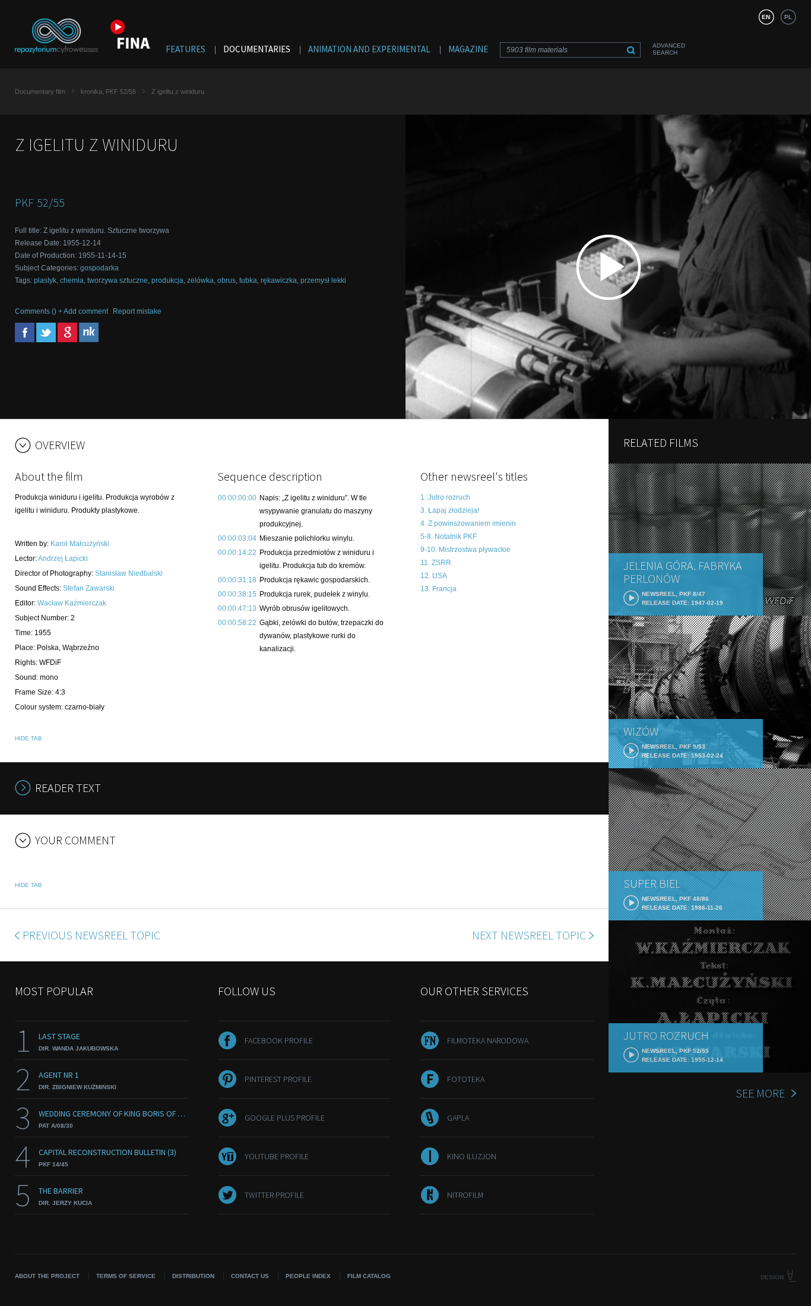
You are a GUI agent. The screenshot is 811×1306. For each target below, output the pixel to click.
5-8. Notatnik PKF (448, 536)
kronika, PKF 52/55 (108, 91)
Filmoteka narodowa (487, 1040)
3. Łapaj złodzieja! (449, 510)
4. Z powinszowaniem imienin (468, 523)
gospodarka (99, 268)
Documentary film (40, 91)
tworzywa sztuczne (117, 280)
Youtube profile (277, 1156)
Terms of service (126, 1276)
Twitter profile (274, 1195)
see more (760, 1093)
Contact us (250, 1276)
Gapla (458, 1117)
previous (91, 935)
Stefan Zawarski (89, 588)
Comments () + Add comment (61, 311)
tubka (248, 280)
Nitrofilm (465, 1195)
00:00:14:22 (237, 552)
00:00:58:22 (237, 623)
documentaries (256, 49)
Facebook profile (279, 1040)
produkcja (167, 280)
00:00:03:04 (237, 538)
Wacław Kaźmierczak (71, 603)
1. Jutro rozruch (445, 497)
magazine (468, 49)
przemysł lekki (323, 280)
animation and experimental (369, 49)
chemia (72, 280)
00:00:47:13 (237, 608)
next (529, 935)
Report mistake (137, 311)
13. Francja (438, 589)
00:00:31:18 (237, 580)
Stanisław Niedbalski (129, 573)
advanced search (668, 49)
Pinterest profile (278, 1079)
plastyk (45, 280)
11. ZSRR (435, 563)
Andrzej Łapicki (63, 558)
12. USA (433, 576)
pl (788, 17)
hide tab (28, 738)
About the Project (47, 1276)
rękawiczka (279, 280)
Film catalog (369, 1276)
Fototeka (465, 1079)
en (766, 17)
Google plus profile (285, 1117)
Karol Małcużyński (79, 544)
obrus (226, 280)
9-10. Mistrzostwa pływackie (465, 549)
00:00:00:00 (237, 498)
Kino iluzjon (471, 1156)
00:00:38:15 (237, 594)
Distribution (193, 1276)
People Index (308, 1276)
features (185, 49)
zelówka (200, 280)
